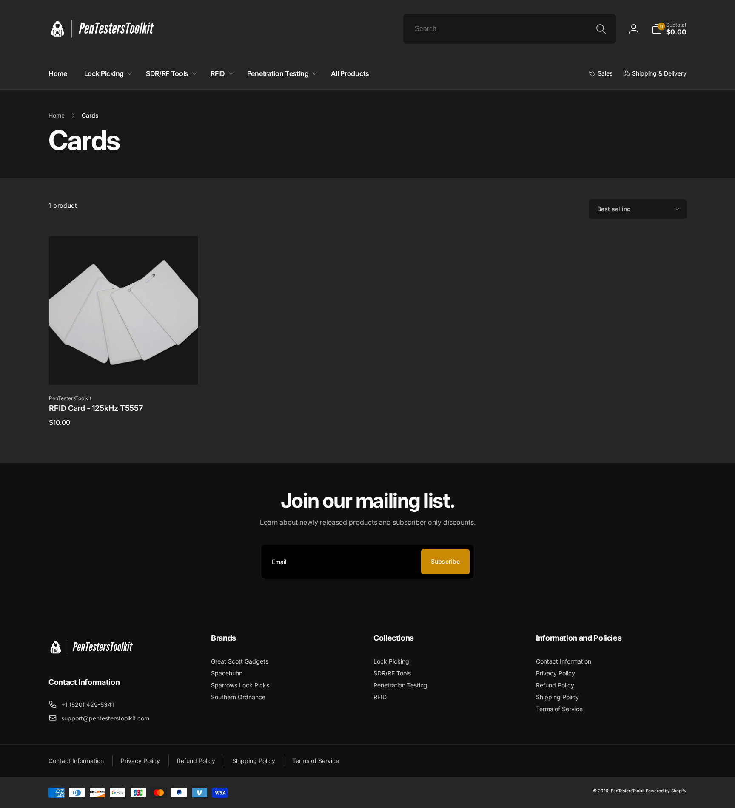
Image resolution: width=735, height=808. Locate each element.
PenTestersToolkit (627, 790)
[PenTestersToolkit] (91, 659)
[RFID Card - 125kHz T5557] (123, 369)
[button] (669, 29)
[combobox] (509, 29)
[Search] (601, 28)
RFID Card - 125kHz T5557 (96, 408)
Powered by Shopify (666, 790)
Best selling (614, 208)
